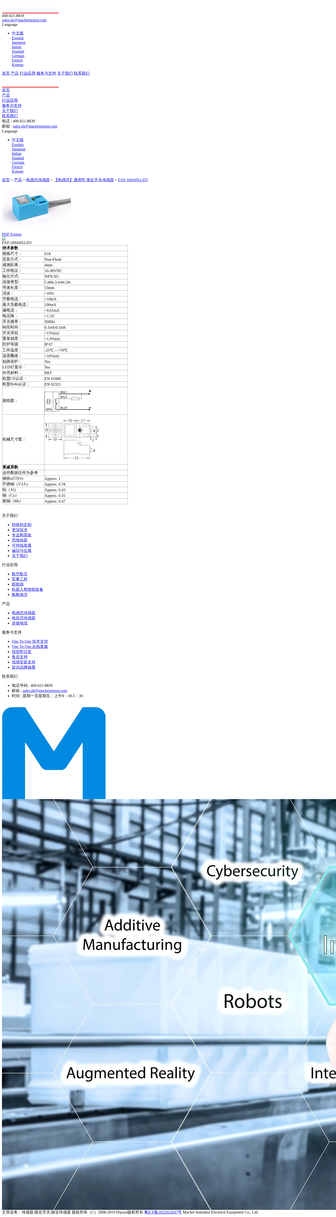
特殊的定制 (21, 525)
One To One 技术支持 (30, 641)
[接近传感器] (54, 798)
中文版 (18, 33)
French (17, 60)
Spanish (18, 51)
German (18, 56)
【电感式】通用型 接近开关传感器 (84, 180)
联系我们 (82, 73)
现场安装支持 (23, 662)
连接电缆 (20, 623)
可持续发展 (21, 545)
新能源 (18, 584)
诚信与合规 (21, 550)
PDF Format (11, 234)
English (18, 38)
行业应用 (27, 73)
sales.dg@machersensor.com (24, 20)
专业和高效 (21, 535)
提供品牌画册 (23, 667)
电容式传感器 (23, 618)
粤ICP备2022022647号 (163, 1212)
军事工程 (20, 579)
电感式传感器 (38, 180)
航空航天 (20, 574)
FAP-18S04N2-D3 (133, 180)
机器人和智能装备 (27, 589)
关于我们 (65, 73)
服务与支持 (46, 73)
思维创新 (20, 540)
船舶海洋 (20, 594)
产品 (15, 73)
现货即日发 (21, 652)
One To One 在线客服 (30, 646)
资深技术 (20, 530)
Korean (17, 65)
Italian (16, 47)
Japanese (19, 42)
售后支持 (20, 657)
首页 (6, 73)
